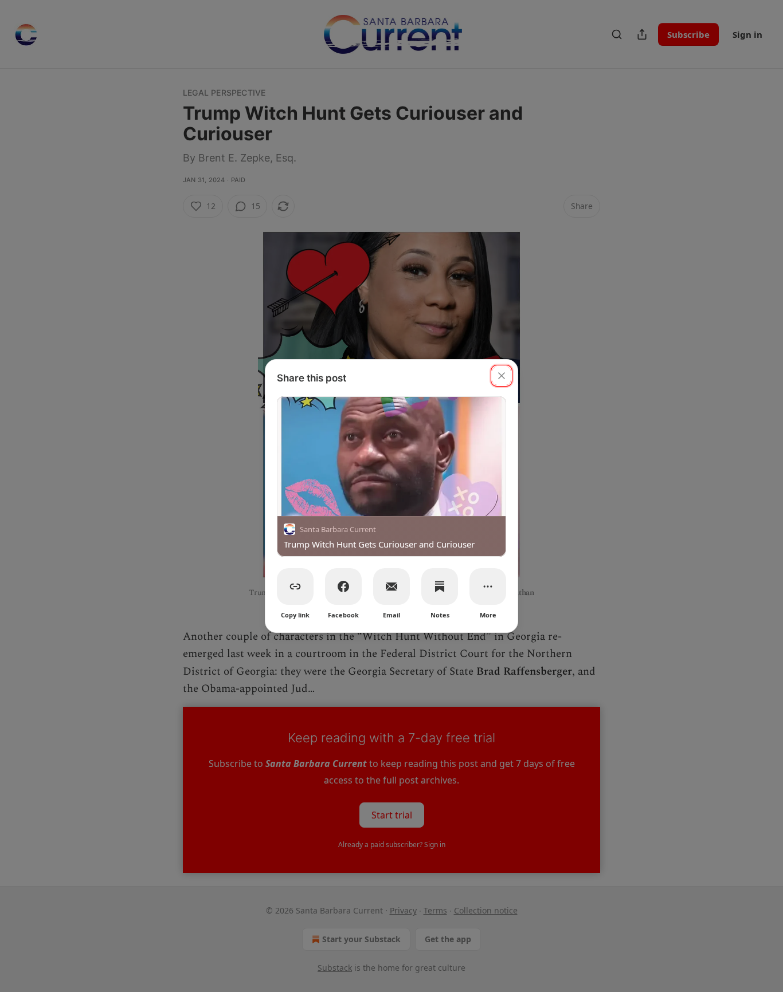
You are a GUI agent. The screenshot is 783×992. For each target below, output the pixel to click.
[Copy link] (295, 586)
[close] (501, 376)
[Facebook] (343, 586)
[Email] (391, 586)
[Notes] (439, 586)
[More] (487, 586)
